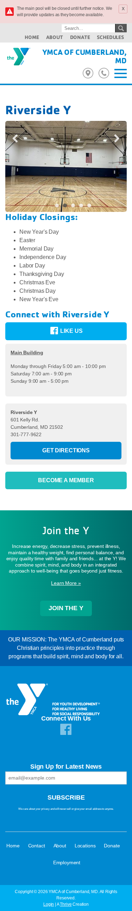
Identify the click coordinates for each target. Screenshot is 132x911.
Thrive (65, 904)
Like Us (71, 331)
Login (48, 904)
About (54, 37)
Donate (80, 37)
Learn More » (66, 583)
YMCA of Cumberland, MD (84, 56)
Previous (18, 137)
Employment (66, 862)
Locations (85, 845)
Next (114, 137)
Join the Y (66, 608)
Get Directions (66, 450)
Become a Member (66, 480)
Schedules (110, 37)
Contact (36, 845)
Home (32, 37)
